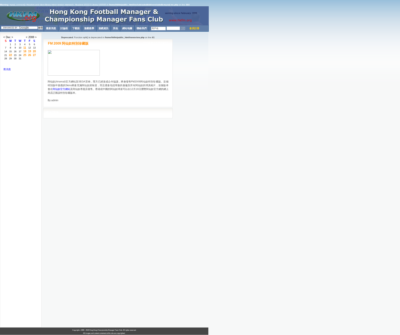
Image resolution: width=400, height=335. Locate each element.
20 (34, 51)
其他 (115, 28)
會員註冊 (194, 28)
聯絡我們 (142, 28)
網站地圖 (127, 28)
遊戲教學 (89, 28)
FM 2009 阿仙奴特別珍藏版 (68, 43)
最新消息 (51, 28)
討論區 (64, 28)
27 (34, 55)
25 (24, 55)
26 (29, 55)
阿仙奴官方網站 (61, 89)
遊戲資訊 (104, 28)
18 (24, 51)
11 (24, 47)
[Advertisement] (190, 95)
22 (10, 55)
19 (29, 51)
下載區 (76, 28)
